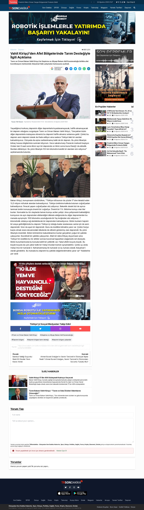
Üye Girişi (130, 2)
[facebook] (66, 68)
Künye (133, 507)
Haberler (13, 49)
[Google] (64, 493)
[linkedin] (88, 68)
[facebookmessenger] (71, 68)
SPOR (56, 8)
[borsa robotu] (72, 28)
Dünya (64, 8)
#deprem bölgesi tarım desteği (38, 340)
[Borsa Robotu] (50, 311)
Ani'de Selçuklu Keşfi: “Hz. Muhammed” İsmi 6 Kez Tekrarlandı (42, 2)
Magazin (104, 8)
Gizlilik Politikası (124, 507)
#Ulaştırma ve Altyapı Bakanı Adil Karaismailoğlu (56, 335)
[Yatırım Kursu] (114, 83)
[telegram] (79, 68)
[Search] (134, 7)
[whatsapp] (84, 68)
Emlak (83, 500)
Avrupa (107, 500)
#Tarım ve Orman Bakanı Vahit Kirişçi (24, 335)
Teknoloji (94, 8)
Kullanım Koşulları (103, 507)
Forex (79, 8)
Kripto (86, 8)
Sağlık (71, 8)
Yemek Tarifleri (116, 8)
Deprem (128, 8)
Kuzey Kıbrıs (74, 500)
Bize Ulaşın (114, 507)
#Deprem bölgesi (18, 340)
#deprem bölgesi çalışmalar (61, 340)
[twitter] (75, 68)
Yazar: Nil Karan (17, 122)
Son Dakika (46, 8)
